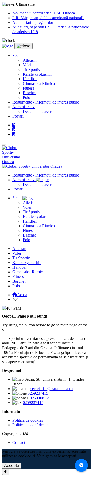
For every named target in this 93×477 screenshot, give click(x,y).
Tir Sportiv (31, 69)
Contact (18, 442)
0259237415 (38, 393)
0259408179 (40, 398)
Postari (18, 116)
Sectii (16, 55)
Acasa (22, 294)
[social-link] (14, 125)
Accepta (11, 465)
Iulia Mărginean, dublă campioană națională (48, 18)
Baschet (29, 93)
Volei (27, 65)
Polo (26, 97)
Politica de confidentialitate (34, 425)
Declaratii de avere (38, 111)
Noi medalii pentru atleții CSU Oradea (43, 13)
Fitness (28, 88)
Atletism (29, 60)
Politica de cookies (27, 420)
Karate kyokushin (37, 74)
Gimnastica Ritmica (39, 83)
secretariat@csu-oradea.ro (51, 388)
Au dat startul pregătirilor (32, 22)
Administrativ (23, 107)
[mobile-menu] (4, 144)
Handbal (30, 79)
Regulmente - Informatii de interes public (45, 102)
